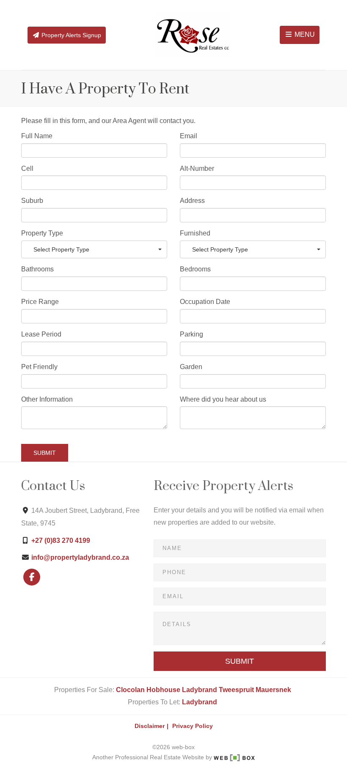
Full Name (36, 136)
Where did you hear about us (223, 399)
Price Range (40, 301)
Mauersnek (273, 689)
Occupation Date (205, 301)
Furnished (195, 233)
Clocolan (130, 689)
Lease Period (41, 334)
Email (188, 136)
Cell (27, 168)
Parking (191, 334)
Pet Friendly (39, 366)
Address (192, 200)
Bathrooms (37, 269)
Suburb (32, 200)
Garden (191, 366)
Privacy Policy (192, 726)
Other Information (47, 399)
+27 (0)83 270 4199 (60, 540)
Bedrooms (195, 269)
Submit (44, 452)
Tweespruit (236, 689)
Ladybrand (199, 689)
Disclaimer (150, 726)
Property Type (42, 233)
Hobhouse (163, 689)
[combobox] (94, 249)
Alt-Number (197, 168)
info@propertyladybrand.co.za (80, 557)
